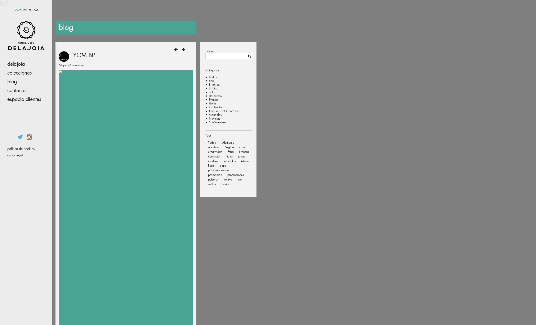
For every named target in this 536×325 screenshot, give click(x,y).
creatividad (215, 152)
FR (30, 10)
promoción (215, 175)
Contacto (16, 90)
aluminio (213, 147)
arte (211, 81)
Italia (230, 156)
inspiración (216, 107)
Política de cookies (21, 149)
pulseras (213, 179)
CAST (18, 10)
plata (223, 166)
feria (231, 152)
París (211, 166)
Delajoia (16, 64)
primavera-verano (219, 170)
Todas (213, 77)
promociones (235, 175)
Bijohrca (214, 84)
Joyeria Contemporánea (224, 111)
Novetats (214, 118)
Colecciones (19, 73)
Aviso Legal (15, 155)
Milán (245, 161)
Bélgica (229, 147)
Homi (212, 103)
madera (213, 161)
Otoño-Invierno (218, 122)
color (212, 92)
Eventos (213, 100)
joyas (241, 156)
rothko (228, 179)
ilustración (214, 156)
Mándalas (215, 115)
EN (25, 10)
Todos (212, 142)
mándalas (229, 161)
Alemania (228, 142)
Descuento (215, 96)
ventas (212, 184)
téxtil (240, 179)
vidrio (225, 184)
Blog (12, 81)
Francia (244, 152)
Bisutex (213, 88)
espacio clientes (24, 99)
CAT (36, 10)
